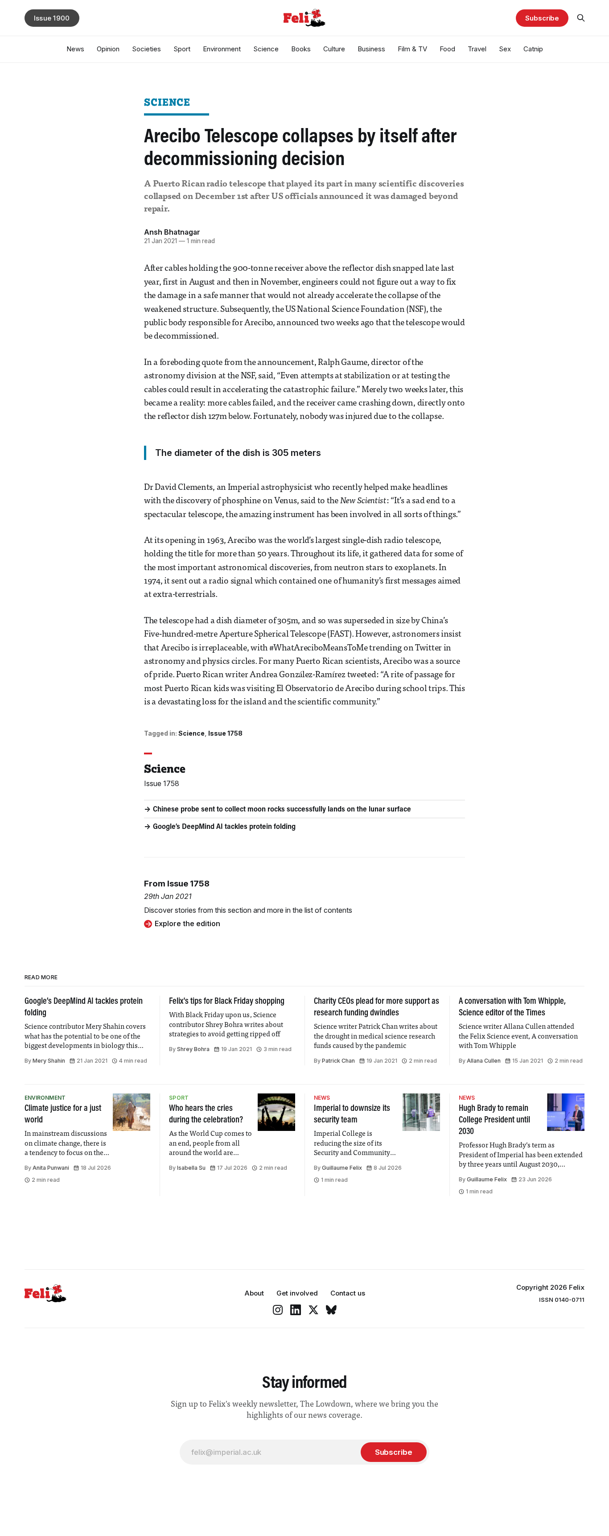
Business (371, 49)
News (75, 49)
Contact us (347, 1293)
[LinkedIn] (295, 1309)
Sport (181, 49)
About (254, 1293)
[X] (313, 1309)
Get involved (297, 1293)
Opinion (108, 49)
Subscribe (542, 18)
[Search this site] (580, 18)
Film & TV (412, 49)
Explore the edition (187, 923)
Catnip (533, 49)
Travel (477, 49)
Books (301, 49)
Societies (146, 49)
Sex (505, 49)
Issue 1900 (52, 18)
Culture (334, 49)
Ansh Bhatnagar (172, 232)
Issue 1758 (225, 733)
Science (266, 49)
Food (447, 49)
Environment (222, 49)
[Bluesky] (331, 1309)
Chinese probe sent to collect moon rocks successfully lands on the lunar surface (282, 809)
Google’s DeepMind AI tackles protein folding (224, 827)
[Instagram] (277, 1309)
